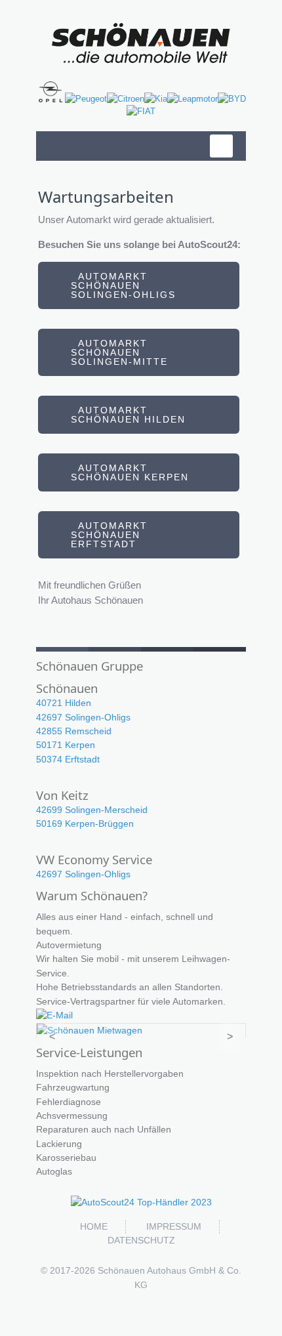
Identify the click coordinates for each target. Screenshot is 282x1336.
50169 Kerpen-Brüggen (85, 823)
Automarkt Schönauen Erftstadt (109, 534)
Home (94, 1226)
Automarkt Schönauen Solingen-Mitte (119, 352)
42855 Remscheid (73, 731)
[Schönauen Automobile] (141, 43)
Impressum (173, 1226)
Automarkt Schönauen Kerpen (130, 472)
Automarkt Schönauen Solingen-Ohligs (123, 285)
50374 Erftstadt (68, 759)
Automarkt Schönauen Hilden (128, 415)
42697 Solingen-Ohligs (83, 717)
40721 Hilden (63, 703)
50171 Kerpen (65, 745)
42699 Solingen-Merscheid (92, 809)
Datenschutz (141, 1240)
